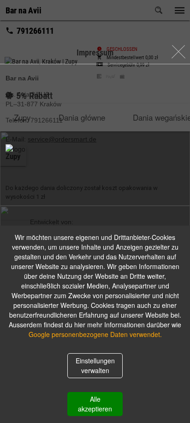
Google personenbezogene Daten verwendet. (95, 334)
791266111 (46, 120)
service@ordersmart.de (62, 139)
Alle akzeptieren (95, 403)
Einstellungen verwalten (95, 365)
